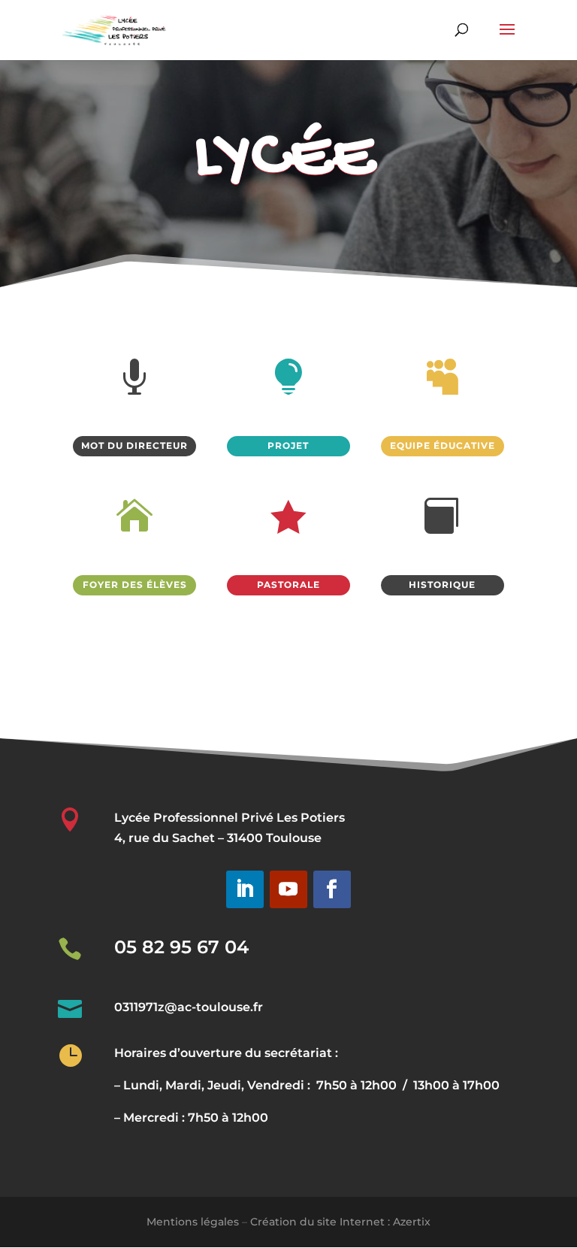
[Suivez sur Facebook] (332, 889)
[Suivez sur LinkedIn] (245, 889)
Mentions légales (193, 1221)
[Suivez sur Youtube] (288, 889)
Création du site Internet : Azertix (340, 1221)
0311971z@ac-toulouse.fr (188, 1007)
